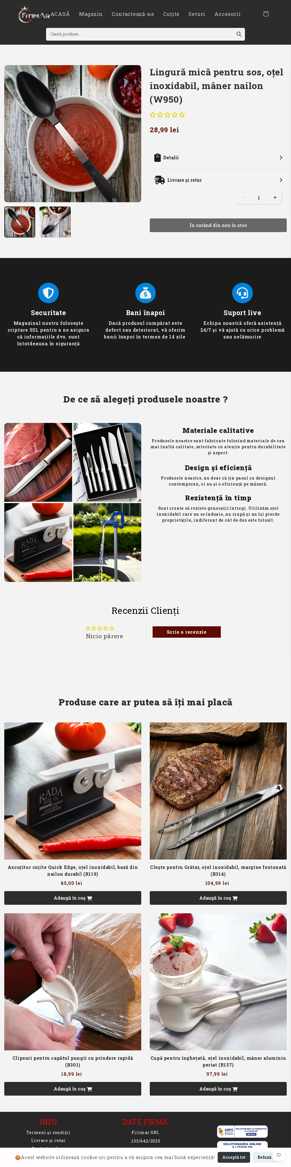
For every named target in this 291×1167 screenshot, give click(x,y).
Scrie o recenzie (187, 632)
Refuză (264, 1157)
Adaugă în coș (70, 898)
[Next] (132, 128)
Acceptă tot (234, 1157)
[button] (266, 13)
